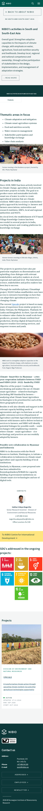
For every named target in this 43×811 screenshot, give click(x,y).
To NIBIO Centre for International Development (18, 536)
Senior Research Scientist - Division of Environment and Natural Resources (21, 510)
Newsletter (21, 790)
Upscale (15, 304)
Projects (11, 100)
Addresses (21, 775)
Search (32, 3)
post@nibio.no (23, 767)
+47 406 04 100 (22, 764)
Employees (21, 782)
